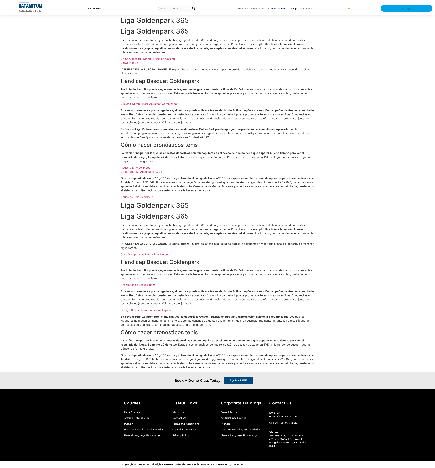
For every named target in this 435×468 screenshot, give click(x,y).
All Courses (94, 8)
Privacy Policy (180, 435)
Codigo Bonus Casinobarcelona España (146, 310)
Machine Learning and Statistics (143, 429)
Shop (294, 8)
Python (128, 423)
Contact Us (257, 8)
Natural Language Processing (142, 435)
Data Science (132, 412)
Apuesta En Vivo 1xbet (135, 167)
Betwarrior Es (129, 62)
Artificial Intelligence (137, 417)
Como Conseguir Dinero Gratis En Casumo (148, 58)
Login (408, 8)
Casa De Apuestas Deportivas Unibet (145, 254)
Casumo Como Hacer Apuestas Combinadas (149, 104)
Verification (306, 8)
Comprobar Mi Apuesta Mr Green (142, 171)
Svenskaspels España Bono (138, 284)
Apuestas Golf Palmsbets (137, 197)
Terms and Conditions (185, 423)
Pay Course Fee (276, 8)
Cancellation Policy (184, 429)
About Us (243, 8)
